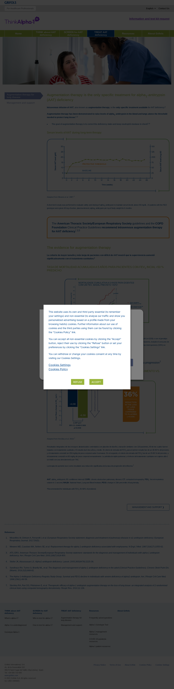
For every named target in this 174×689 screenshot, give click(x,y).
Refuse (77, 382)
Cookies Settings (60, 365)
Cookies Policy (58, 369)
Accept (96, 382)
